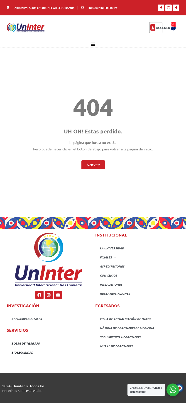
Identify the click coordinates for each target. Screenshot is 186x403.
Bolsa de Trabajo (25, 343)
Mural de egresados (116, 346)
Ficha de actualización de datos (125, 319)
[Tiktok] (176, 8)
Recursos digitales (26, 319)
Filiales (106, 257)
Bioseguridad (22, 352)
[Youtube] (58, 295)
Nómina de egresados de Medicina (127, 328)
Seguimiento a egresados (120, 337)
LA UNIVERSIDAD (112, 248)
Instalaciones (111, 284)
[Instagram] (168, 8)
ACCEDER (163, 28)
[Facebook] (39, 295)
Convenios (108, 275)
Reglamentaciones (115, 293)
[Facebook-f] (161, 8)
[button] (93, 44)
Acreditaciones (112, 266)
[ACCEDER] (152, 27)
